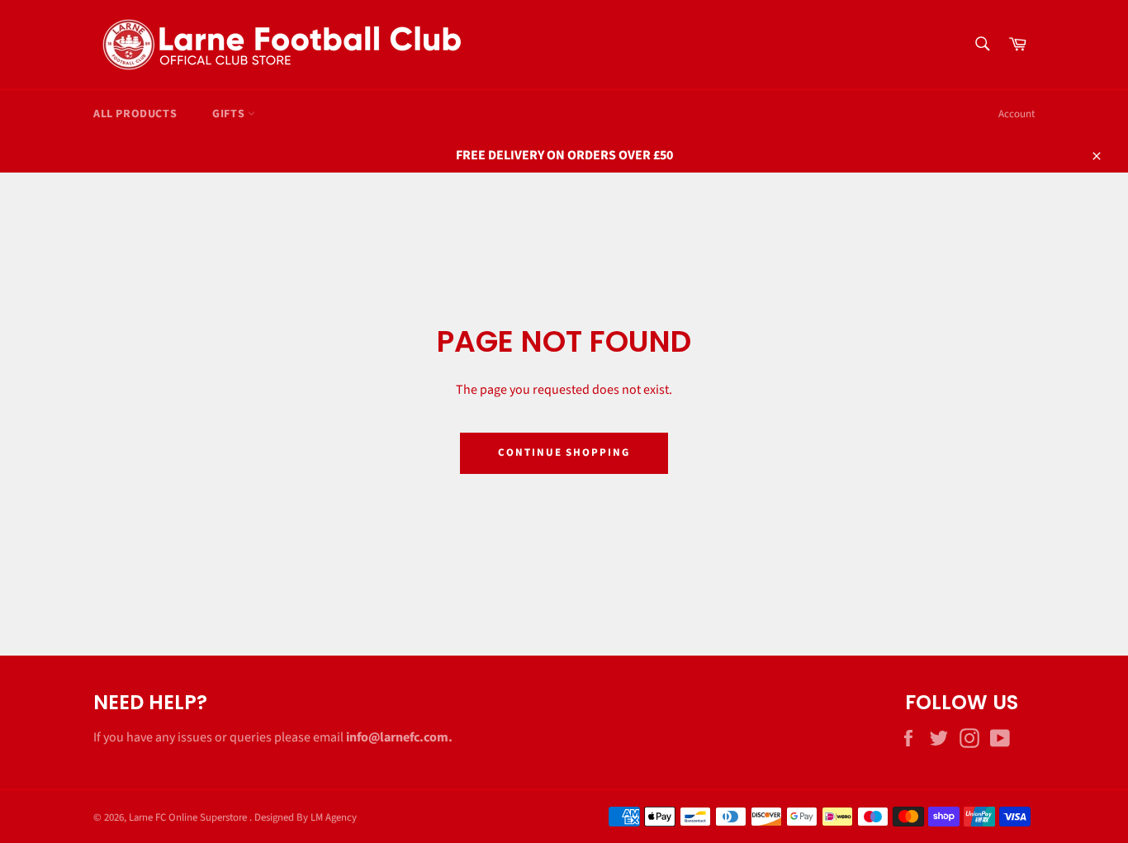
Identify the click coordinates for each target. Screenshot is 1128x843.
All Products (135, 114)
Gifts (230, 114)
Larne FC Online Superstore (189, 817)
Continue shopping (564, 452)
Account (1016, 114)
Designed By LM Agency (305, 817)
